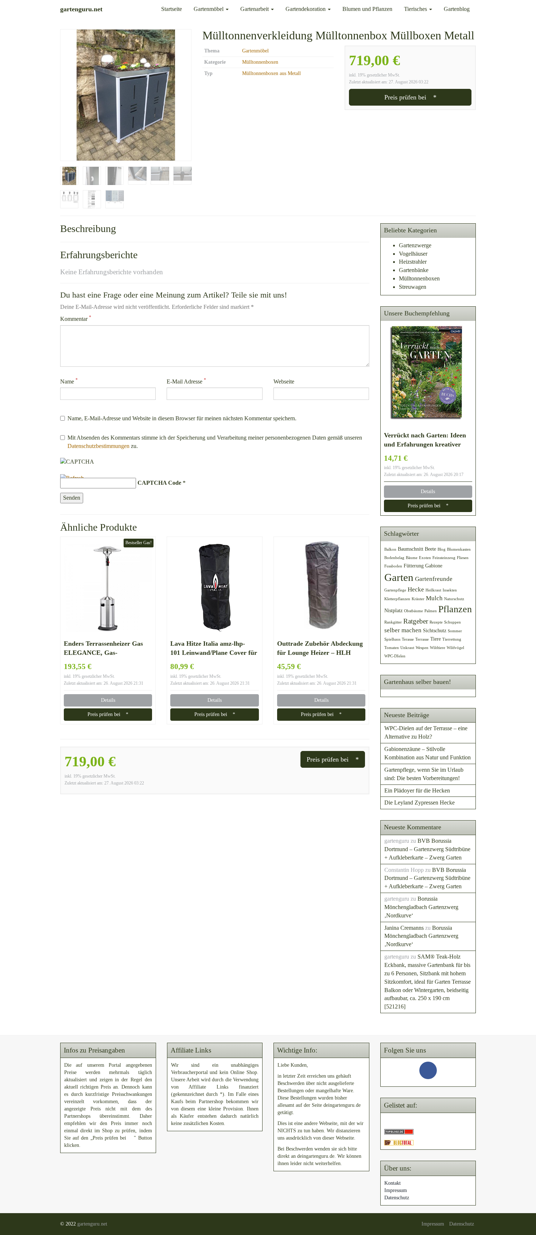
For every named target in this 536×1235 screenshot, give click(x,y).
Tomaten (391, 648)
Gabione (433, 566)
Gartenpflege (395, 590)
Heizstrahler (413, 262)
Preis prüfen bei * (410, 97)
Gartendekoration (306, 9)
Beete (430, 549)
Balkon (390, 549)
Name (69, 381)
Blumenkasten (459, 549)
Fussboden (393, 566)
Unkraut (407, 648)
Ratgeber (415, 621)
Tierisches (416, 9)
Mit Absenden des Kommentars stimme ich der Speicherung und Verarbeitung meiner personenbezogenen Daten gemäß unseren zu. (214, 441)
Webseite (283, 381)
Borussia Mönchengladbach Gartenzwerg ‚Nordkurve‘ (421, 907)
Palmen (430, 611)
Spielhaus (392, 639)
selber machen (403, 630)
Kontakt (392, 1183)
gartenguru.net (92, 1224)
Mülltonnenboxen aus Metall (271, 73)
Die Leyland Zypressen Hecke (419, 802)
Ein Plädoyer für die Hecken (417, 790)
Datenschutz (396, 1197)
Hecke (416, 589)
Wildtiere (437, 648)
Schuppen (452, 622)
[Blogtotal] (398, 1142)
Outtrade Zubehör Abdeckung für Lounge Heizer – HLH (320, 648)
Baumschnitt (410, 549)
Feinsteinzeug (443, 558)
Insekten (450, 590)
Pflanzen (455, 609)
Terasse (408, 639)
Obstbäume (413, 611)
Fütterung (414, 566)
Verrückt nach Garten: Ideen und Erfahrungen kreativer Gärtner (425, 440)
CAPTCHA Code (159, 483)
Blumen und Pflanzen (367, 9)
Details (108, 700)
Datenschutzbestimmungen (98, 446)
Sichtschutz (434, 630)
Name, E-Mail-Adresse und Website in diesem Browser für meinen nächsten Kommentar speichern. (181, 418)
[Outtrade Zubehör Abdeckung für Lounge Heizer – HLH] (321, 588)
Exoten (425, 558)
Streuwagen (412, 287)
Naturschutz (454, 599)
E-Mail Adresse (186, 381)
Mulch (434, 598)
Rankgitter (393, 622)
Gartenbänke (413, 270)
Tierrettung (451, 639)
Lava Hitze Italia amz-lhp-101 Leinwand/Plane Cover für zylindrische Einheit (213, 648)
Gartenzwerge (415, 245)
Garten (398, 577)
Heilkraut (433, 590)
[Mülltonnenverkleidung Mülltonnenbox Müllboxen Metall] (126, 95)
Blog (442, 549)
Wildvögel (455, 648)
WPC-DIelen (394, 656)
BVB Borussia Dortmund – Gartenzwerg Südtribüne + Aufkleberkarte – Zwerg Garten (427, 849)
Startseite (171, 9)
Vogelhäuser (413, 254)
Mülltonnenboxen (260, 62)
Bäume (411, 558)
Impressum (395, 1190)
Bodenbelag (394, 558)
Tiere (435, 639)
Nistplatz (393, 610)
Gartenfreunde (434, 578)
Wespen (422, 648)
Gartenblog (457, 9)
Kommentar (75, 318)
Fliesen (463, 558)
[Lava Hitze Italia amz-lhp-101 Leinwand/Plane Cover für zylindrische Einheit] (214, 588)
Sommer (455, 631)
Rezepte (436, 622)
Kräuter (418, 599)
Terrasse (422, 639)
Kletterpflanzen (397, 599)
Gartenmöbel (209, 9)
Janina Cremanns (404, 928)
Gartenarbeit (255, 9)
